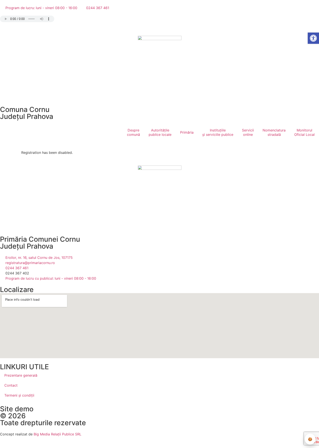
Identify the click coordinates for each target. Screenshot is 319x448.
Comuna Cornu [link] (24, 109)
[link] (313, 38)
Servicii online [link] (248, 132)
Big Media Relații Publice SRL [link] (57, 434)
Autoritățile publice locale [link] (160, 132)
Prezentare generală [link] (20, 375)
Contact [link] (11, 385)
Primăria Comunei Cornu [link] (40, 239)
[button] (3, 27)
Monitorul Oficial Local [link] (304, 132)
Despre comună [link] (133, 132)
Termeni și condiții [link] (19, 395)
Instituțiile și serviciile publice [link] (217, 132)
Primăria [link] (187, 132)
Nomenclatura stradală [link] (274, 132)
